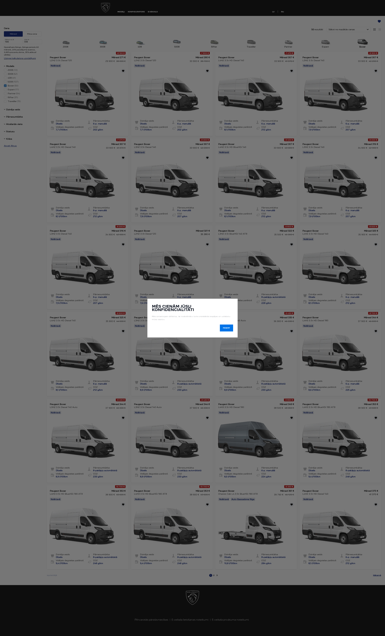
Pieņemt (226, 328)
